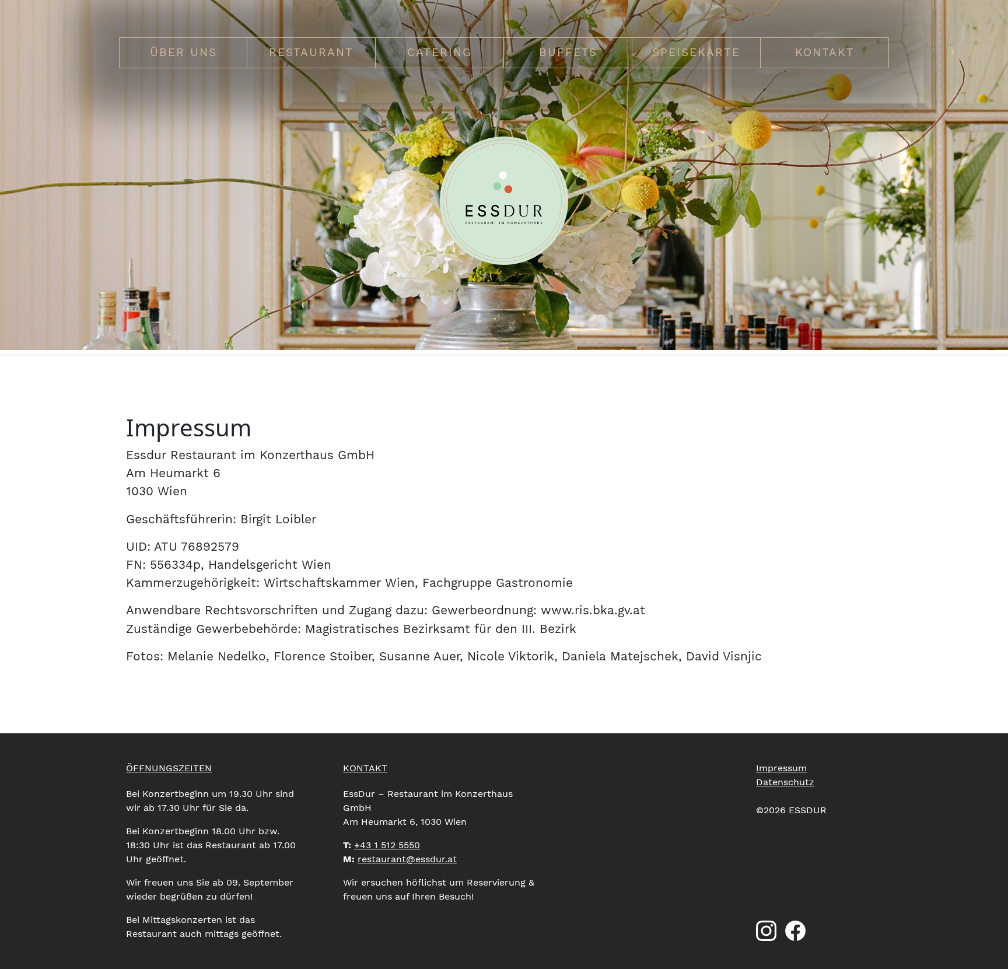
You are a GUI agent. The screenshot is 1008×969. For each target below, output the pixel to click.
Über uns (183, 52)
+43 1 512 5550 (387, 845)
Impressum (781, 768)
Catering (439, 52)
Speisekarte (696, 52)
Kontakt (825, 52)
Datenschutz (785, 782)
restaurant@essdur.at (407, 859)
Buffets (568, 52)
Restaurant (311, 52)
